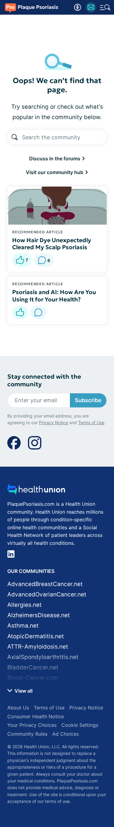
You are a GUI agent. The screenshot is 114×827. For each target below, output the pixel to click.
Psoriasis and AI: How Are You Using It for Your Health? (54, 295)
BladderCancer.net (32, 667)
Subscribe (88, 400)
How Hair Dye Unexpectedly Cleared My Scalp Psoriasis (51, 243)
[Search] (14, 137)
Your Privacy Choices (32, 725)
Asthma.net (23, 625)
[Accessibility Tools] (77, 7)
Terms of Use (91, 422)
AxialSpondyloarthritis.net (42, 657)
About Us (18, 708)
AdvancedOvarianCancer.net (46, 594)
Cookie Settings (79, 725)
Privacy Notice (53, 422)
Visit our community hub (55, 172)
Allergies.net (24, 604)
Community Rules (27, 734)
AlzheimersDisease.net (38, 615)
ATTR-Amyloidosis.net (37, 646)
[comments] (38, 312)
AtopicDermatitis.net (35, 636)
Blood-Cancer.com (32, 677)
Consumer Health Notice (35, 716)
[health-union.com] (36, 491)
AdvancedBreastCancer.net (45, 584)
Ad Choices (65, 734)
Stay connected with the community (44, 380)
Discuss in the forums (55, 158)
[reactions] (20, 312)
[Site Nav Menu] (105, 7)
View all (23, 691)
